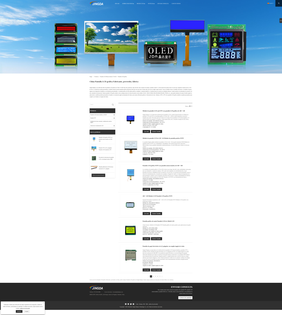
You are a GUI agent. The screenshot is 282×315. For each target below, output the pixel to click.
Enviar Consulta (156, 131)
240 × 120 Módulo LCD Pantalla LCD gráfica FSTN (157, 196)
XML (147, 304)
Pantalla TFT (93, 118)
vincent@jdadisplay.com (118, 292)
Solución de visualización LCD (96, 125)
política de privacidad (153, 304)
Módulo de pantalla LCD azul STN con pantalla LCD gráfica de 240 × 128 (164, 111)
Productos (96, 76)
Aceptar (26, 311)
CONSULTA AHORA (185, 298)
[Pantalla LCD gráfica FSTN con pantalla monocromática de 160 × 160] (130, 174)
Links (137, 304)
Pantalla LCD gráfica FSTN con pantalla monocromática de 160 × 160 (163, 165)
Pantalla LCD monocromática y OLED (108, 76)
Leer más (146, 131)
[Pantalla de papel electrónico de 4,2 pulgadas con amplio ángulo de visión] (130, 255)
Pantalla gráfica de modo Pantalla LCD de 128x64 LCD (158, 221)
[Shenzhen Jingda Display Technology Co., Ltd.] (96, 3)
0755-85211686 (97, 292)
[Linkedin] (128, 304)
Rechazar (19, 311)
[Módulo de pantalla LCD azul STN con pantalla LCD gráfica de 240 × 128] (130, 120)
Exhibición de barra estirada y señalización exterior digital (101, 122)
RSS (144, 304)
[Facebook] (125, 304)
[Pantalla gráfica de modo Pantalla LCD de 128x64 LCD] (130, 230)
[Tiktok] (133, 304)
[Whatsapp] (131, 304)
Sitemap (140, 304)
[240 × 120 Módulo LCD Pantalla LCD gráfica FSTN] (130, 205)
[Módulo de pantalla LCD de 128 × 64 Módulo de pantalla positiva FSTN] (130, 147)
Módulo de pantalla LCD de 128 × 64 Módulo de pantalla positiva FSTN (163, 138)
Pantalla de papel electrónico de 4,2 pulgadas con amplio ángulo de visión (163, 246)
